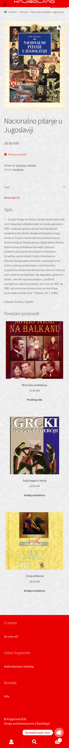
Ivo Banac (18, 169)
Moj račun (11, 742)
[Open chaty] (59, 730)
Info (6, 696)
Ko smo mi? (11, 636)
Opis (7, 187)
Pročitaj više (34, 399)
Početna (12, 12)
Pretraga (34, 742)
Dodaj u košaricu (34, 495)
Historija (23, 12)
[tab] (34, 187)
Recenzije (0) (12, 197)
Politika (31, 165)
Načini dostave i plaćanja (19, 666)
